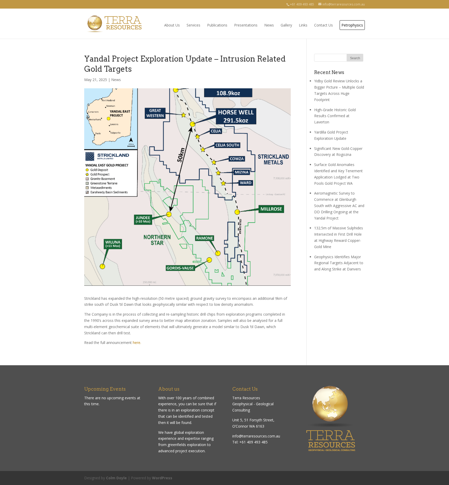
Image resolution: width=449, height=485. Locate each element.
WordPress (162, 477)
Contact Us (323, 25)
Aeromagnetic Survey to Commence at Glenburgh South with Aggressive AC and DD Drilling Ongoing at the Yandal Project (339, 205)
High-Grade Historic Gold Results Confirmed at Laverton (335, 116)
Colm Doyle (116, 477)
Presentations (245, 25)
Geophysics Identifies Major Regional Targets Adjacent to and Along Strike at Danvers (338, 263)
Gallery (286, 25)
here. (137, 342)
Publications (217, 25)
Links (303, 25)
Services (193, 25)
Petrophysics (352, 25)
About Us (172, 25)
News (269, 25)
